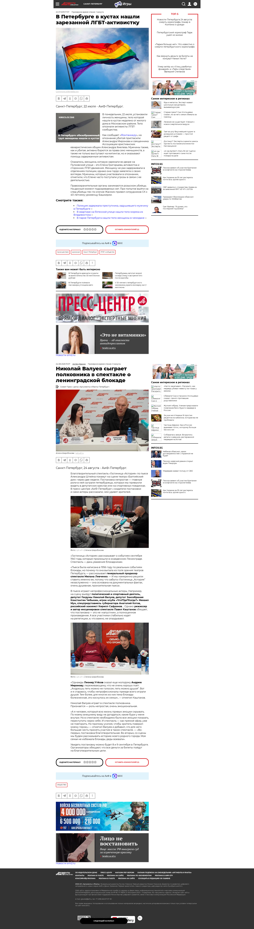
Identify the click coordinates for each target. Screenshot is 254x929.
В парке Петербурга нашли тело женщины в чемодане (110, 218)
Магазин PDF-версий (124, 873)
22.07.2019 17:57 (62, 12)
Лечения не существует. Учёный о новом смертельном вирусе (179, 123)
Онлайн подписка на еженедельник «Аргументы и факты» (164, 873)
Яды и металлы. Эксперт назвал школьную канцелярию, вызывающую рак (178, 104)
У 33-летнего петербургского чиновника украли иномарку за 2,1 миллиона (130, 285)
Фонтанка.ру (128, 135)
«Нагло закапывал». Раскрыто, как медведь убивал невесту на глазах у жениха (180, 388)
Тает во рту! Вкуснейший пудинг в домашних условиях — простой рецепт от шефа (179, 133)
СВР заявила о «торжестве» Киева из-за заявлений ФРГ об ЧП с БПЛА (180, 188)
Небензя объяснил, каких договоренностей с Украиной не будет (178, 454)
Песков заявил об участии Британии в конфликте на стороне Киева (180, 169)
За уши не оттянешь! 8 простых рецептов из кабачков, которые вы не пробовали (181, 417)
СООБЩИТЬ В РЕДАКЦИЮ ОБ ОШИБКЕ (154, 878)
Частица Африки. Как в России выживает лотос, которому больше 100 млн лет (180, 427)
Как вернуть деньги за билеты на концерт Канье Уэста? (175, 57)
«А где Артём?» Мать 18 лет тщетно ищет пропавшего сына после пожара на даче (180, 153)
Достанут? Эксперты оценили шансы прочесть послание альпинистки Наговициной (181, 143)
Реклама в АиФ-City (164, 875)
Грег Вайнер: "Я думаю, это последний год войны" (175, 208)
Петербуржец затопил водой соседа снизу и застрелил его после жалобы (128, 275)
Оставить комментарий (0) (127, 229)
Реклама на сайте (115, 875)
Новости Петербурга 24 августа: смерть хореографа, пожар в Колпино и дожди (174, 22)
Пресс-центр (106, 873)
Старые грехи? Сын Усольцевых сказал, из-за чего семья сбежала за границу (180, 114)
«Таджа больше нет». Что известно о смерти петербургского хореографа (174, 45)
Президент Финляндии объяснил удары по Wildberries (178, 198)
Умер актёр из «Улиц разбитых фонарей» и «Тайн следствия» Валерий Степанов (175, 69)
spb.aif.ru (80, 453)
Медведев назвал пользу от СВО (178, 471)
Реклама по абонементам (139, 875)
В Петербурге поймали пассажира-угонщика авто (80, 284)
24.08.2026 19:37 (63, 364)
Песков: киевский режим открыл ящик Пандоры (178, 462)
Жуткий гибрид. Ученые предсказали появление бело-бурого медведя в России (181, 407)
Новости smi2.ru (65, 355)
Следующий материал (103, 921)
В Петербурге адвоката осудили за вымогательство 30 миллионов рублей (84, 275)
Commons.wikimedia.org (67, 91)
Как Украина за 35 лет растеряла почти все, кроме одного (178, 179)
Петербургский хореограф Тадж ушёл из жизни (174, 33)
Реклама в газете (96, 875)
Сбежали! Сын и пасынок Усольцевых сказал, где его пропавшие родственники (181, 398)
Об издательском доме (86, 873)
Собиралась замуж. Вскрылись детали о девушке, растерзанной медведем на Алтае (179, 437)
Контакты (79, 875)
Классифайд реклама (85, 878)
